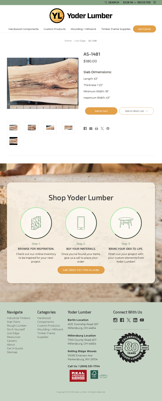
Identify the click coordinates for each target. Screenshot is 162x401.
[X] (102, 128)
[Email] (90, 128)
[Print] (96, 128)
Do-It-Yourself (16, 329)
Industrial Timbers (18, 318)
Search (113, 2)
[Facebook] (85, 128)
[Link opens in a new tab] (78, 375)
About (11, 344)
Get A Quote (144, 29)
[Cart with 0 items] (154, 2)
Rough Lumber (17, 325)
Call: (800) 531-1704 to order (81, 270)
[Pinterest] (107, 128)
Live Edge (13, 333)
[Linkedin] (135, 320)
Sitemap (12, 352)
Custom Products (55, 29)
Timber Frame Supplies (116, 29)
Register (144, 2)
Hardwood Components (24, 29)
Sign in (128, 2)
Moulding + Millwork (83, 29)
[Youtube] (142, 320)
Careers (12, 340)
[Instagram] (115, 320)
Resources (13, 337)
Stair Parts (13, 321)
